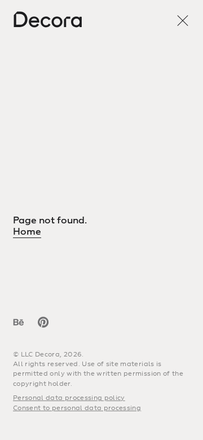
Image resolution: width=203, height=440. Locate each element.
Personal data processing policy (69, 398)
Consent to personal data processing (77, 408)
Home (27, 231)
